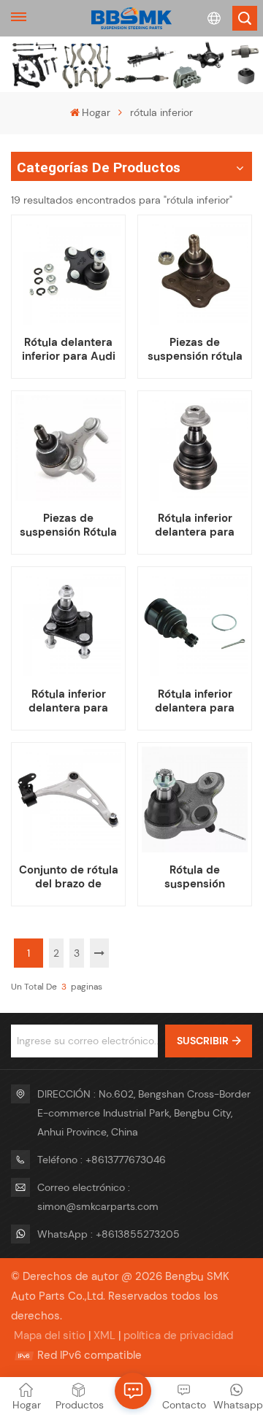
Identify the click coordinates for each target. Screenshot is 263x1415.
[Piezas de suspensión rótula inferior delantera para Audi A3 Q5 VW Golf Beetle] (194, 271)
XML (104, 1335)
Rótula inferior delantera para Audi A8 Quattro (194, 525)
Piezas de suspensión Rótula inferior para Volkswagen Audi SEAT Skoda (68, 525)
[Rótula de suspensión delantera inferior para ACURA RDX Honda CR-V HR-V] (194, 799)
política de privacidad (178, 1335)
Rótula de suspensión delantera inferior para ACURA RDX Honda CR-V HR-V (195, 877)
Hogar (96, 112)
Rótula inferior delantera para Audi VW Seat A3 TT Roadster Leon (68, 701)
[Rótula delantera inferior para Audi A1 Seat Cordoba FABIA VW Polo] (68, 271)
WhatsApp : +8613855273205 (108, 1234)
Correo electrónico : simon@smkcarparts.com (98, 1197)
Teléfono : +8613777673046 (101, 1159)
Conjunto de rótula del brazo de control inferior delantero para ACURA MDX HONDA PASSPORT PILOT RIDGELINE (68, 877)
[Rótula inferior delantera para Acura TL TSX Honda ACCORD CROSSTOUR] (194, 623)
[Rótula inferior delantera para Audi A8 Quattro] (194, 447)
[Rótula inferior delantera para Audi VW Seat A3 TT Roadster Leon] (68, 623)
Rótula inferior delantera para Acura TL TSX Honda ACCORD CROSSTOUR (195, 701)
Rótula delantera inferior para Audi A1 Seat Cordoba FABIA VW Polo (68, 349)
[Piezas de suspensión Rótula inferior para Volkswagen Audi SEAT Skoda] (68, 447)
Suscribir (203, 1040)
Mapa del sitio (49, 1335)
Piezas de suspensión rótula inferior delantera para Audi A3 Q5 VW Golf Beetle (195, 349)
